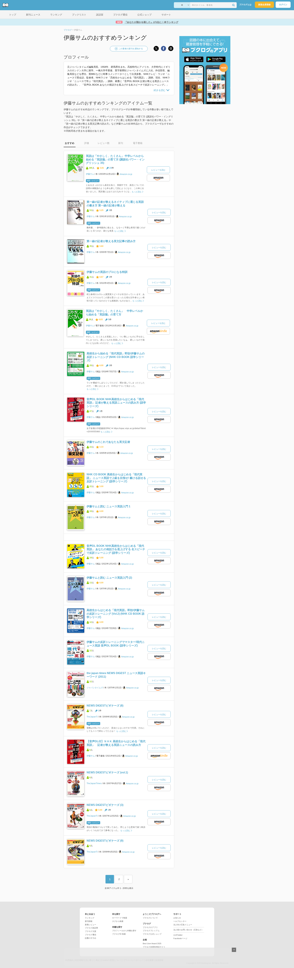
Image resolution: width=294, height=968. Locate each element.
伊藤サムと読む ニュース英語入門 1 (108, 506)
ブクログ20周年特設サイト (154, 947)
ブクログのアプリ (150, 927)
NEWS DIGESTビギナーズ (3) (105, 804)
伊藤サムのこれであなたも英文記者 (108, 441)
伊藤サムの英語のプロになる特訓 (107, 271)
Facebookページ (180, 938)
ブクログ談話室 (91, 928)
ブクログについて (150, 918)
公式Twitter (178, 935)
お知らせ (177, 918)
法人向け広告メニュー (182, 925)
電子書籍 (137, 143)
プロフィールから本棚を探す (124, 931)
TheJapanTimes (94, 783)
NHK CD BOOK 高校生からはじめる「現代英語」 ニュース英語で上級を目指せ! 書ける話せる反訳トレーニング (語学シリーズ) (116, 478)
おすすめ (69, 143)
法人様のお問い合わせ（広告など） (188, 930)
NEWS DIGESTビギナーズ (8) (105, 705)
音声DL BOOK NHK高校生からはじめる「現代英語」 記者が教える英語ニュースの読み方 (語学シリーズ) (116, 403)
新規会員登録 (264, 4)
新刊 (120, 143)
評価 (86, 143)
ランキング (89, 918)
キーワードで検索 (119, 918)
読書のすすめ (90, 938)
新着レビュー (90, 925)
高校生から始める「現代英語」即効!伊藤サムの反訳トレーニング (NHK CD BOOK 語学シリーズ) (116, 357)
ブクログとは (245, 4)
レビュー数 (104, 143)
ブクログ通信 (90, 935)
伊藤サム (90, 174)
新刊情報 (88, 921)
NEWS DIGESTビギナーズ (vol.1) (107, 772)
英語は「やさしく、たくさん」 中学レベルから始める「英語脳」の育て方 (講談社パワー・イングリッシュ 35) (115, 159)
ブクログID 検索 (119, 934)
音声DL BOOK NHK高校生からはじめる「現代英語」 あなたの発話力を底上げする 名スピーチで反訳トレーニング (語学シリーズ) (116, 549)
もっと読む (137, 192)
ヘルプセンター (179, 921)
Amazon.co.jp (126, 174)
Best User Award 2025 (152, 943)
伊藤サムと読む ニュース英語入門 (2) (109, 577)
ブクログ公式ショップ (152, 934)
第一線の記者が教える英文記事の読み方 (111, 241)
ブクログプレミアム (151, 931)
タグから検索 (117, 921)
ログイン (283, 4)
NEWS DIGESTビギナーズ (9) (105, 840)
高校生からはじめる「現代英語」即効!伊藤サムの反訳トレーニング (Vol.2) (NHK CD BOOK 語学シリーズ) (116, 614)
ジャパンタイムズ (95, 687)
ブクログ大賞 (90, 931)
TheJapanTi (92, 717)
